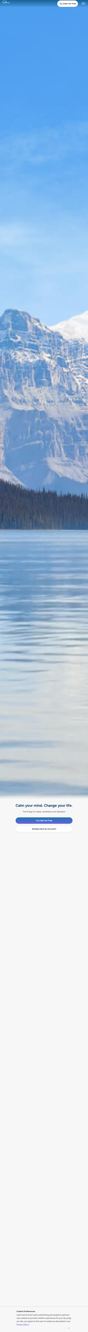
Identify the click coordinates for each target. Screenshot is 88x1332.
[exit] (69, 1328)
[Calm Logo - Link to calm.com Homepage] (6, 1)
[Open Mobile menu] (83, 3)
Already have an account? (44, 829)
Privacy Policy (22, 1324)
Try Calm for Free (67, 3)
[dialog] (44, 1319)
